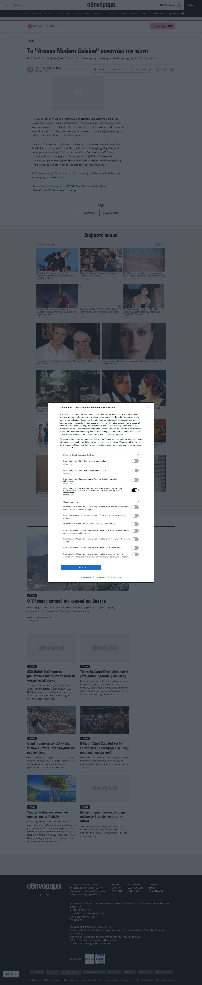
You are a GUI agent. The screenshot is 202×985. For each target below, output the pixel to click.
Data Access (101, 577)
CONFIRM (81, 568)
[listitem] (101, 454)
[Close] (148, 407)
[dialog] (101, 492)
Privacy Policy (117, 577)
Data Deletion (85, 577)
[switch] (135, 461)
